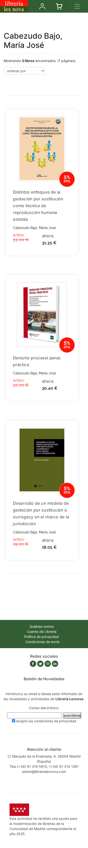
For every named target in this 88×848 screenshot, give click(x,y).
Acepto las (46, 721)
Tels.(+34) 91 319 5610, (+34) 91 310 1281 (44, 766)
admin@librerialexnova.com (44, 771)
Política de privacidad (41, 637)
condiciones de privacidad (55, 721)
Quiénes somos (42, 626)
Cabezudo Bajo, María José (34, 228)
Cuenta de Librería (41, 631)
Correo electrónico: (44, 708)
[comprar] (67, 120)
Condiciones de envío (42, 642)
